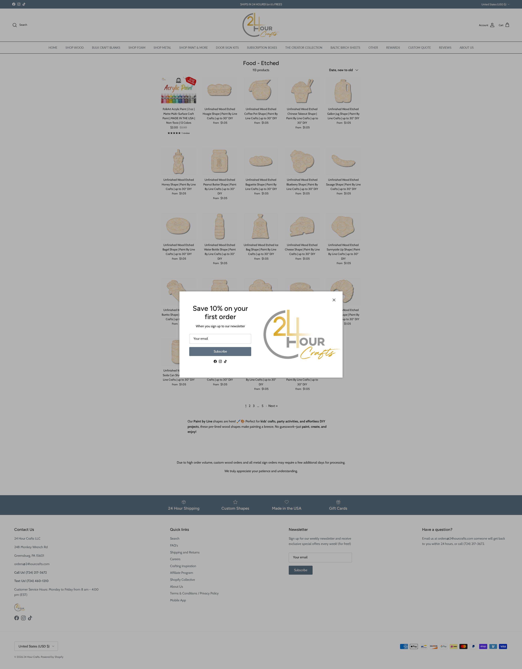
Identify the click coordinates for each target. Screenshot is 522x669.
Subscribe (220, 351)
